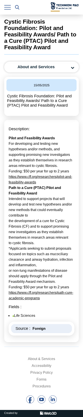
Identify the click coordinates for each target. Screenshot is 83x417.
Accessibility (41, 366)
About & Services (41, 359)
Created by (10, 413)
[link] (7, 7)
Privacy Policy (41, 372)
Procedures (42, 386)
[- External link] (30, 402)
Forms (41, 379)
